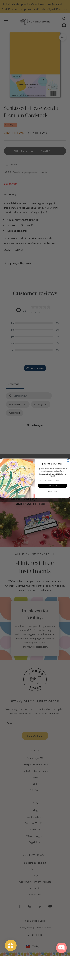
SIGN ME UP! (52, 486)
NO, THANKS (52, 491)
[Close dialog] (68, 460)
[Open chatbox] (61, 948)
